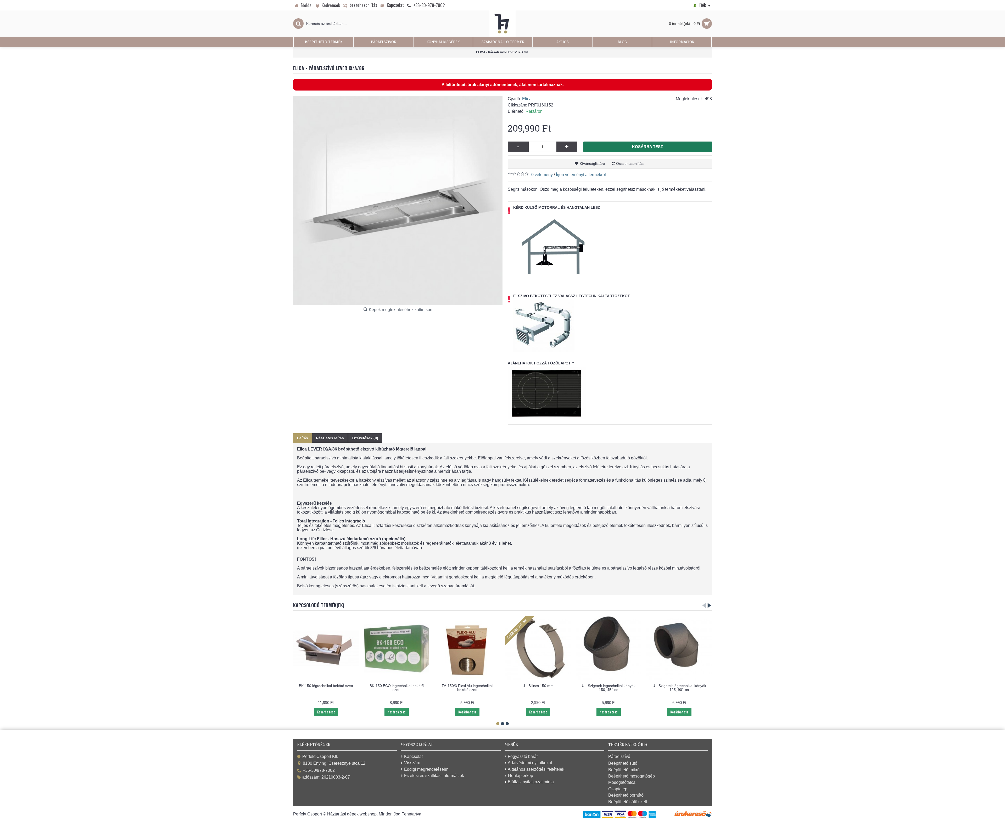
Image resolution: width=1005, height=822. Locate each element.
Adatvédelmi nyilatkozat (530, 763)
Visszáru (412, 763)
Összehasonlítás (630, 163)
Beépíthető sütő (622, 763)
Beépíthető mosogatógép (631, 776)
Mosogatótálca (621, 782)
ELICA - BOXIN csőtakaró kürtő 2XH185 (467, 688)
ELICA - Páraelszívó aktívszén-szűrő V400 (396, 688)
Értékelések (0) (365, 438)
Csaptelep (617, 789)
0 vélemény (542, 174)
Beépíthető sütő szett (627, 802)
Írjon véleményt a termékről (581, 174)
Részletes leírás (330, 438)
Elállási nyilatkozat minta (531, 782)
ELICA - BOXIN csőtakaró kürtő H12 (538, 686)
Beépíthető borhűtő (626, 795)
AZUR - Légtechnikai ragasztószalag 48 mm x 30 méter (679, 634)
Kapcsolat (413, 756)
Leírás (302, 438)
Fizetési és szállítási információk (434, 775)
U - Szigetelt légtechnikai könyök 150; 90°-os (326, 688)
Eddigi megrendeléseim (426, 769)
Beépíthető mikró (624, 770)
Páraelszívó (619, 756)
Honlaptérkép (520, 775)
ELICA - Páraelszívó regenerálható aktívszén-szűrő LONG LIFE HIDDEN (608, 688)
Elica (527, 99)
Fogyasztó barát (523, 756)
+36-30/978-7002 (319, 770)
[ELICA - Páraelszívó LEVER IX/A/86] (397, 200)
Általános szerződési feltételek (536, 769)
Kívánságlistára (592, 163)
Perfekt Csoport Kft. (320, 756)
